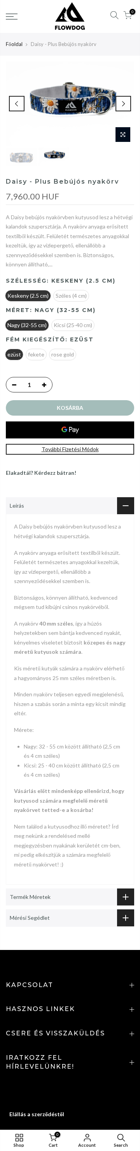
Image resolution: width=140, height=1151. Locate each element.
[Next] (123, 103)
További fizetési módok (70, 449)
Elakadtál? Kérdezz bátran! (41, 472)
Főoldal (14, 44)
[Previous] (16, 103)
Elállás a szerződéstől (36, 1114)
